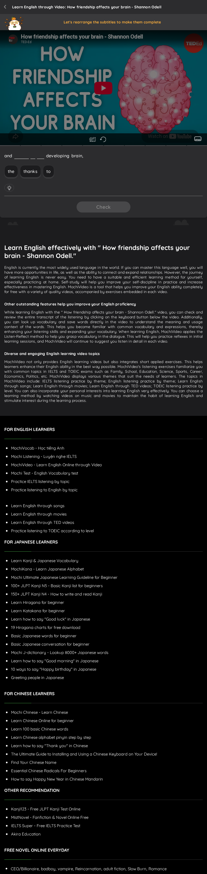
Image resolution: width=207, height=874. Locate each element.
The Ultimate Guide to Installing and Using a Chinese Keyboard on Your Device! (84, 754)
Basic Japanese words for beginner (44, 635)
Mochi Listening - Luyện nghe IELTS (44, 456)
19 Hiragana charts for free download (45, 627)
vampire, (66, 868)
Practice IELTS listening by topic (40, 481)
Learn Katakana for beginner (38, 610)
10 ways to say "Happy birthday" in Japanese (53, 669)
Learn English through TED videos (42, 522)
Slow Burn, (137, 868)
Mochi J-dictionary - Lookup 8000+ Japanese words (59, 652)
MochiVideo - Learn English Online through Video (56, 464)
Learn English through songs (37, 505)
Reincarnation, (88, 868)
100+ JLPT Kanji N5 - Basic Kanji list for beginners (57, 585)
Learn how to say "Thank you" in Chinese (49, 745)
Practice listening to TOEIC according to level (52, 530)
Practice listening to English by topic (44, 489)
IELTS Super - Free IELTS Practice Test (45, 825)
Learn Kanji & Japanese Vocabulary (44, 560)
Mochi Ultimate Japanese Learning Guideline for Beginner (64, 577)
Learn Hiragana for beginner (37, 602)
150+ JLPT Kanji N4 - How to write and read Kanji (56, 594)
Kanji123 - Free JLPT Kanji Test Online (45, 809)
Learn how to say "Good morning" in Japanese (54, 660)
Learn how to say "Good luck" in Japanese (50, 619)
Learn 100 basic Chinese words (39, 729)
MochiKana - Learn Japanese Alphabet (47, 569)
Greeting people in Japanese (37, 677)
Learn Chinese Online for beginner (42, 720)
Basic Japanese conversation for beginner (50, 644)
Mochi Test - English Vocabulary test (44, 473)
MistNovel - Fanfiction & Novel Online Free (49, 817)
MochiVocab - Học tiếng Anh (37, 448)
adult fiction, (115, 868)
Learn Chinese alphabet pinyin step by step (51, 737)
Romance (158, 868)
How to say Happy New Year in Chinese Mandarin (57, 779)
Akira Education (26, 834)
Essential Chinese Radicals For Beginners (49, 770)
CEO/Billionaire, (25, 868)
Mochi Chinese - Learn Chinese (39, 712)
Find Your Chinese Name (33, 762)
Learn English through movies (39, 514)
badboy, (48, 868)
